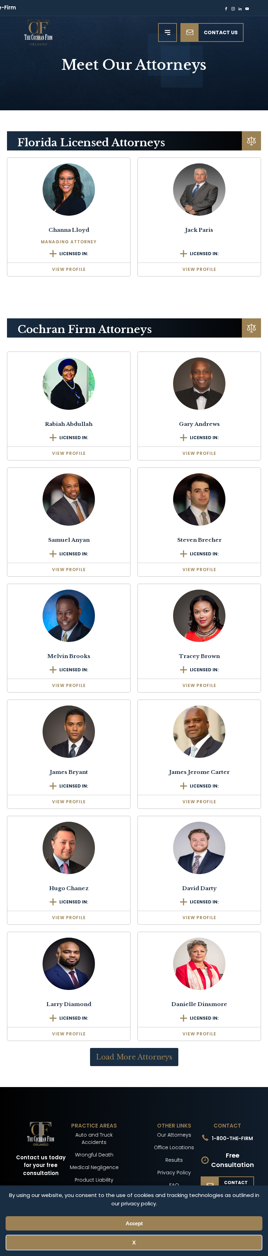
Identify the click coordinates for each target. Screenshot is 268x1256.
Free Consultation (232, 1160)
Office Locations (174, 1147)
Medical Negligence (94, 1167)
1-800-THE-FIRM (232, 1138)
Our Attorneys (174, 1134)
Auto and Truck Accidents (94, 1138)
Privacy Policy (174, 1172)
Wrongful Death (94, 1154)
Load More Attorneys (134, 1057)
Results (174, 1160)
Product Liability (94, 1179)
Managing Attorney (69, 242)
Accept (134, 1223)
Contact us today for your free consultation (41, 1165)
